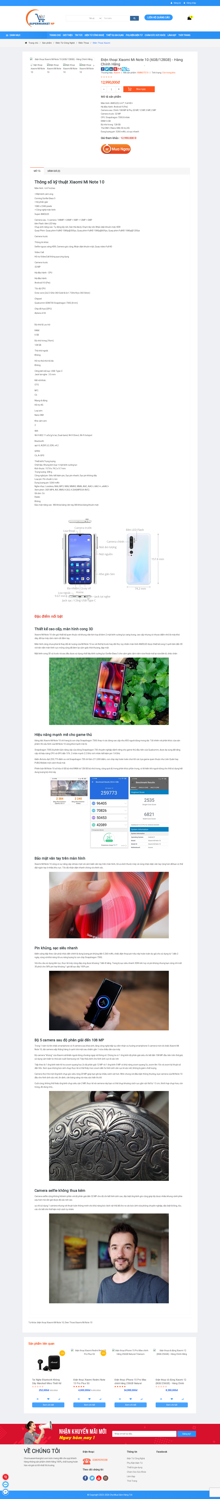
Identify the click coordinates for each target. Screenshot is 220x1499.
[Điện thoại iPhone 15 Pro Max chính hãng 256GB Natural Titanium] (130, 1362)
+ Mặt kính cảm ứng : (44, 194)
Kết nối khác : (41, 380)
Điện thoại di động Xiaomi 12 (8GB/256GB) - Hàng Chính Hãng (171, 1383)
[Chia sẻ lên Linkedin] (111, 69)
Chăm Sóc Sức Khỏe (136, 1472)
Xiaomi (117, 72)
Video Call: (39, 252)
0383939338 (99, 1459)
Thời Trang (132, 1481)
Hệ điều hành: (41, 278)
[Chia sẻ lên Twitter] (107, 69)
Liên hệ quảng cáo (158, 17)
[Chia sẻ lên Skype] (124, 69)
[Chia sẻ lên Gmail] (119, 69)
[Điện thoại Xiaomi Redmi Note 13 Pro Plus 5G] (89, 1362)
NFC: (37, 390)
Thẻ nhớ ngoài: (41, 350)
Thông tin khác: (42, 242)
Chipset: (38, 298)
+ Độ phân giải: (41, 202)
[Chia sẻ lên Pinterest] (115, 69)
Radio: (37, 497)
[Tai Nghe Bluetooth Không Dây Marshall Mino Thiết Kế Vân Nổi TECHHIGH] (48, 1362)
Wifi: (36, 431)
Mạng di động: (41, 400)
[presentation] (31, 65)
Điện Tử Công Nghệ (136, 1458)
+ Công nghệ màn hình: (45, 210)
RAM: (37, 330)
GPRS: (37, 451)
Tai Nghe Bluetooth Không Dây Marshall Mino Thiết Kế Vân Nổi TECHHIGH (46, 1383)
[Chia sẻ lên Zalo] (128, 69)
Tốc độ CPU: (40, 288)
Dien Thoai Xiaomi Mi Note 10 (78, 1322)
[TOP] (215, 1481)
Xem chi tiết (48, 1405)
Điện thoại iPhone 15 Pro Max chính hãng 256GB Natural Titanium (130, 1383)
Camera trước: (41, 262)
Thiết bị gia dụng (134, 1467)
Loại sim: (39, 410)
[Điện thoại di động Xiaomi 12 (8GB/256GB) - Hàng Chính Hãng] (171, 1362)
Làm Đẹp (131, 1476)
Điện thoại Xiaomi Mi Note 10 (50, 1322)
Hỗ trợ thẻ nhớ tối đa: (44, 361)
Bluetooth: (39, 441)
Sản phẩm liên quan (41, 1343)
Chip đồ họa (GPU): (43, 309)
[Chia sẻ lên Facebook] (103, 69)
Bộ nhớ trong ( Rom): (44, 340)
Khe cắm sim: (41, 421)
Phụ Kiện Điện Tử (135, 1463)
